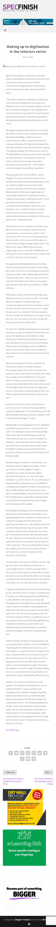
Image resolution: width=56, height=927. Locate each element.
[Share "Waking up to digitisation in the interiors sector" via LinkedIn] (39, 753)
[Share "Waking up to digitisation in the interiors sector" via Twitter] (16, 753)
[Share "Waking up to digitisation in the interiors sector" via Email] (28, 759)
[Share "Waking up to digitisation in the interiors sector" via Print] (34, 759)
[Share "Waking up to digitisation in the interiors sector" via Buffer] (45, 753)
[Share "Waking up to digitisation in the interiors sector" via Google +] (22, 753)
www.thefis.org (12, 730)
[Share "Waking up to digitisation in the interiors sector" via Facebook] (11, 753)
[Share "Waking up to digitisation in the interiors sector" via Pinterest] (34, 753)
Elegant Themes (22, 919)
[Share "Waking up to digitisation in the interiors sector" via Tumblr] (28, 753)
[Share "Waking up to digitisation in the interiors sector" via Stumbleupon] (22, 759)
